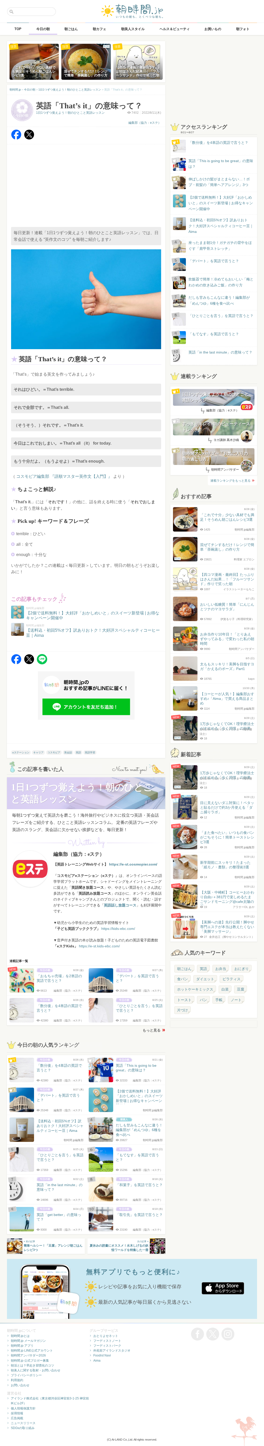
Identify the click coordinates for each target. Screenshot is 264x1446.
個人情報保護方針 (23, 1408)
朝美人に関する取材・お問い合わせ (35, 1370)
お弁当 (220, 969)
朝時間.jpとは (20, 1336)
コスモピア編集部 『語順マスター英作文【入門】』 (64, 476)
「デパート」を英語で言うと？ (213, 261)
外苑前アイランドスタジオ (111, 1350)
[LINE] (42, 663)
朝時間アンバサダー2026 (28, 1355)
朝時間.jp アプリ (22, 1345)
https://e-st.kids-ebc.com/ (99, 946)
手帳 (218, 1000)
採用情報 (17, 1413)
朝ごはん (184, 969)
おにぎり (241, 969)
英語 (78, 752)
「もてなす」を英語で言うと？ (213, 334)
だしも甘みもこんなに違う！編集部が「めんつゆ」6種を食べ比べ (219, 300)
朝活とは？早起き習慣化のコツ (32, 1365)
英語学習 (90, 752)
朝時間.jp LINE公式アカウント (32, 1350)
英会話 (68, 752)
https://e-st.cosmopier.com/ (133, 864)
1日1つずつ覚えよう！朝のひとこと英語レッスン (70, 112)
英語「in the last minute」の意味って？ (220, 352)
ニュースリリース (23, 1423)
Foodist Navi (102, 1355)
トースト (184, 1000)
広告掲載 (17, 1418)
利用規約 (17, 1380)
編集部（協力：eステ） (144, 123)
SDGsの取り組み (23, 1428)
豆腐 (240, 989)
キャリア (38, 752)
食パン (182, 979)
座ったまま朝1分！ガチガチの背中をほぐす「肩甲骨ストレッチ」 (220, 245)
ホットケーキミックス (195, 989)
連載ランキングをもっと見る (230, 480)
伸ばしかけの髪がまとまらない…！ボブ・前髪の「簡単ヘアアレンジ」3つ (219, 182)
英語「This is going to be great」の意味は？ (220, 164)
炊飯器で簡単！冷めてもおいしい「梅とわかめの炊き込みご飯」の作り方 (216, 282)
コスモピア (53, 752)
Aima (97, 1360)
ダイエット (205, 979)
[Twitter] (29, 138)
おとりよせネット (105, 1336)
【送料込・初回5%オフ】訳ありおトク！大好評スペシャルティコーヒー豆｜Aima (220, 226)
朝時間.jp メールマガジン (28, 1341)
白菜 (225, 989)
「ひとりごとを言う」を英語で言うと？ (220, 316)
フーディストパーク (107, 1345)
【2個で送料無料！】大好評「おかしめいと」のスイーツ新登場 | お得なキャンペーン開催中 (220, 203)
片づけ (182, 1010)
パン (203, 1000)
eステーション (20, 752)
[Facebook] (16, 138)
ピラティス (231, 979)
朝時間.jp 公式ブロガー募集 (30, 1360)
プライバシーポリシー (26, 1375)
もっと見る (152, 1030)
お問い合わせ (20, 1385)
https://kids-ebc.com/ (118, 929)
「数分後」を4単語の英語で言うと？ (218, 142)
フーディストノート (107, 1341)
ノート (236, 1000)
